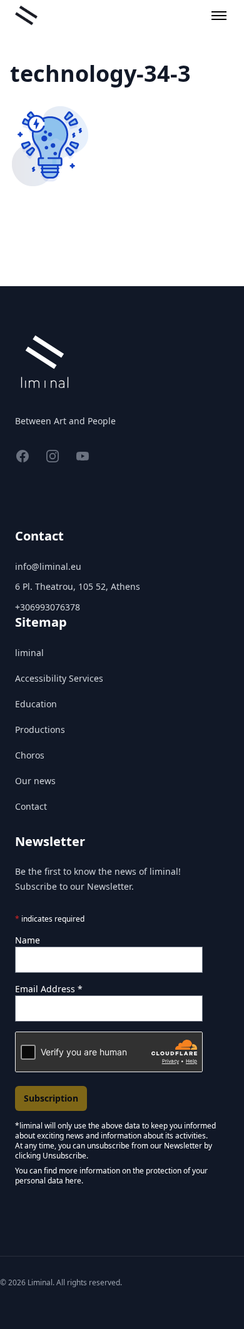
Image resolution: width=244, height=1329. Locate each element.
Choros (29, 755)
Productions (40, 729)
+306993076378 (47, 607)
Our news (35, 781)
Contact (31, 806)
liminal (29, 653)
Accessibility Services (59, 678)
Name (27, 940)
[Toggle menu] (218, 15)
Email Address (49, 989)
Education (36, 704)
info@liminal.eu (48, 566)
